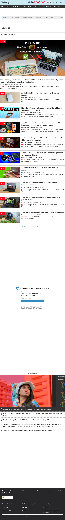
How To (30, 6)
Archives (41, 227)
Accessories (16, 6)
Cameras (8, 6)
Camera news (15, 17)
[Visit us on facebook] (29, 2)
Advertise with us (26, 507)
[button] (61, 2)
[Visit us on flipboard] (42, 2)
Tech (24, 6)
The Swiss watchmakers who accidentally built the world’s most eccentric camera (27, 430)
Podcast (62, 17)
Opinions (38, 17)
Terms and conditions (7, 504)
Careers (24, 511)
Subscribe (49, 2)
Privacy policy (46, 504)
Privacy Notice (38, 305)
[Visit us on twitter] (32, 2)
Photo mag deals (50, 17)
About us (45, 507)
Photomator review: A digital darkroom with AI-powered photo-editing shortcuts (27, 409)
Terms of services (36, 303)
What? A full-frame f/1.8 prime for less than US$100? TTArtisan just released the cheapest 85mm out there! (33, 414)
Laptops (7, 23)
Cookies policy (5, 507)
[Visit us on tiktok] (44, 2)
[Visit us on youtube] (37, 2)
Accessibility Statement (8, 511)
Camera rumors (27, 17)
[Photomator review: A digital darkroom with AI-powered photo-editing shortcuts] (32, 393)
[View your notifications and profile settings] (56, 2)
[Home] (2, 6)
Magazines (57, 6)
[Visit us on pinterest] (39, 2)
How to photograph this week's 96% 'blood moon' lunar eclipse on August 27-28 (27, 420)
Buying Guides (47, 6)
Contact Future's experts (28, 504)
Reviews (37, 6)
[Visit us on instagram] (34, 2)
